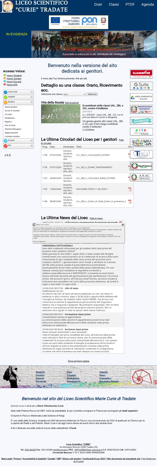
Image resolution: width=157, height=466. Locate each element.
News (102, 375)
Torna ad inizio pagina (78, 361)
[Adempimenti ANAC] (141, 180)
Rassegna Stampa (109, 381)
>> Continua (88, 129)
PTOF (130, 4)
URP (59, 459)
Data (52, 146)
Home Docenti (14, 81)
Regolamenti (73, 381)
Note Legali (6, 459)
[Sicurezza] (141, 123)
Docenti (40, 378)
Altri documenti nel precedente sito (123, 459)
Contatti (51, 459)
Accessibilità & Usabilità (34, 459)
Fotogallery (105, 378)
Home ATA (12, 84)
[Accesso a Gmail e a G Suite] (141, 89)
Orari (98, 4)
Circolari (71, 375)
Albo (69, 372)
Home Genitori (14, 78)
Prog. (45, 146)
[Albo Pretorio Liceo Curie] (141, 169)
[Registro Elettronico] (141, 77)
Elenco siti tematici (72, 459)
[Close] (123, 225)
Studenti (40, 372)
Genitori (40, 375)
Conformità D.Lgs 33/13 (94, 459)
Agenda (147, 4)
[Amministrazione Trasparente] (141, 112)
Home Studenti (14, 75)
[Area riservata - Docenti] (141, 100)
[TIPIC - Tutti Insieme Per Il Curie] (141, 157)
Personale (41, 381)
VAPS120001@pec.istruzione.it (88, 450)
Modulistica (73, 378)
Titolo (78, 146)
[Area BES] (141, 146)
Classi (114, 4)
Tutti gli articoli (71, 102)
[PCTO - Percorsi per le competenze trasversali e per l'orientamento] (141, 134)
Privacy (17, 459)
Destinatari (68, 146)
